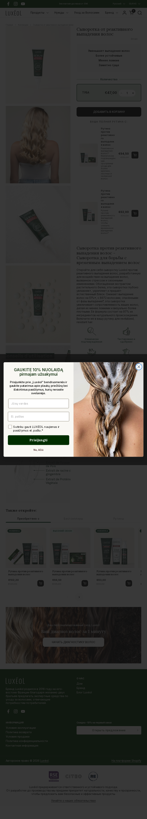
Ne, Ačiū (38, 449)
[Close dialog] (139, 367)
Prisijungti (38, 440)
